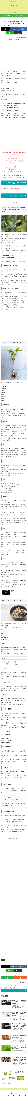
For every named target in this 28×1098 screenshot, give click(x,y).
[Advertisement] (14, 55)
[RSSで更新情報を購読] (20, 977)
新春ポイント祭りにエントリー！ (14, 990)
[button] (18, 32)
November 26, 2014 (8, 805)
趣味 (3, 960)
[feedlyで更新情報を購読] (7, 977)
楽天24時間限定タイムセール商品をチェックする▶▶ (14, 182)
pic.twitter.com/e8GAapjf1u (15, 799)
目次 (12, 202)
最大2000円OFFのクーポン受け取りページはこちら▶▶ (14, 195)
